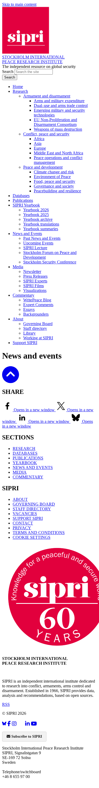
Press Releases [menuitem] (35, 276)
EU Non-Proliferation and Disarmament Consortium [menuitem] (55, 122)
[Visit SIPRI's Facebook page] (9, 723)
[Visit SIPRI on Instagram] (14, 723)
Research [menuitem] (20, 91)
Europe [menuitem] (40, 148)
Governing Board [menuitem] (38, 323)
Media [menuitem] (18, 267)
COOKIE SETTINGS (31, 537)
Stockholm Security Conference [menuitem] (49, 262)
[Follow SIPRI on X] (21, 725)
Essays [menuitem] (29, 309)
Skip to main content (19, 4)
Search (8, 71)
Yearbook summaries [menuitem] (40, 229)
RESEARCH (24, 448)
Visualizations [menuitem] (34, 290)
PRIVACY (22, 528)
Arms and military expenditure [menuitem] (59, 101)
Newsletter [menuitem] (32, 271)
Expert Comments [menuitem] (38, 304)
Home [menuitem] (18, 86)
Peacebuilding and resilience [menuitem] (57, 191)
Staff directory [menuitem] (35, 328)
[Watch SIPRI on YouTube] (34, 723)
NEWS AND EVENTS (33, 467)
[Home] (25, 52)
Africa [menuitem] (39, 138)
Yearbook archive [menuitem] (38, 219)
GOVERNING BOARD (34, 504)
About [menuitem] (18, 319)
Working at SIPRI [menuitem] (38, 338)
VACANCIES (25, 513)
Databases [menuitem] (21, 195)
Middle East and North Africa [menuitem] (58, 153)
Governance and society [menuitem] (54, 186)
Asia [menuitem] (37, 143)
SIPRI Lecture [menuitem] (35, 248)
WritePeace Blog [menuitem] (37, 300)
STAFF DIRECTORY (32, 509)
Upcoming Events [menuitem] (38, 243)
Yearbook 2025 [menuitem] (36, 214)
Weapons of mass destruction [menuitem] (58, 129)
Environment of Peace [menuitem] (52, 176)
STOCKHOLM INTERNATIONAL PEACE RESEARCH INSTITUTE (33, 59)
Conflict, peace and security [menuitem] (46, 134)
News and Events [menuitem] (27, 233)
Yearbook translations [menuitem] (41, 224)
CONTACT (23, 523)
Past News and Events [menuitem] (41, 238)
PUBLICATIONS (28, 458)
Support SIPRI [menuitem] (25, 342)
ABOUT (20, 499)
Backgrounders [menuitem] (36, 314)
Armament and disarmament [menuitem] (46, 96)
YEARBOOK (25, 463)
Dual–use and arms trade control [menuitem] (61, 105)
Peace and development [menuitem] (43, 167)
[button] (10, 379)
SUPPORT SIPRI (28, 518)
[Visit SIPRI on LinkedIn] (27, 723)
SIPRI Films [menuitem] (33, 285)
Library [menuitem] (29, 333)
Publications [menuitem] (23, 200)
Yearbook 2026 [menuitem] (36, 210)
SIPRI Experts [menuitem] (35, 281)
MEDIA (20, 472)
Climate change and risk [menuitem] (54, 172)
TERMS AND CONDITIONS (39, 532)
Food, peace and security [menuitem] (54, 181)
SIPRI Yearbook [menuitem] (26, 205)
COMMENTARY (28, 477)
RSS (6, 704)
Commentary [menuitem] (23, 295)
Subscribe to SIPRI (26, 736)
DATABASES (25, 453)
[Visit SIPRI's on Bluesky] (4, 723)
